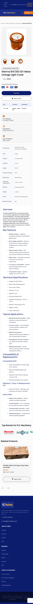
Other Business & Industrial (13, 23)
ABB (3, 565)
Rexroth (3, 557)
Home (2, 23)
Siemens (4, 550)
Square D (4, 561)
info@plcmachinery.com (19, 4)
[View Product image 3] (20, 61)
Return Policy (12, 599)
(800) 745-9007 (6, 4)
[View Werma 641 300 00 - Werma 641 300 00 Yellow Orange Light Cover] (5, 61)
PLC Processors (6, 574)
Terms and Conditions (16, 597)
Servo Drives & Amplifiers (8, 577)
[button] (3, 488)
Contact (4, 537)
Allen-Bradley (5, 554)
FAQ (3, 541)
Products (4, 530)
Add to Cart (17, 479)
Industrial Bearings (6, 585)
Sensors (4, 581)
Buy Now (16, 93)
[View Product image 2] (12, 61)
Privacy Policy (6, 597)
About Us (4, 534)
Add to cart (17, 98)
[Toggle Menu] (18, 12)
